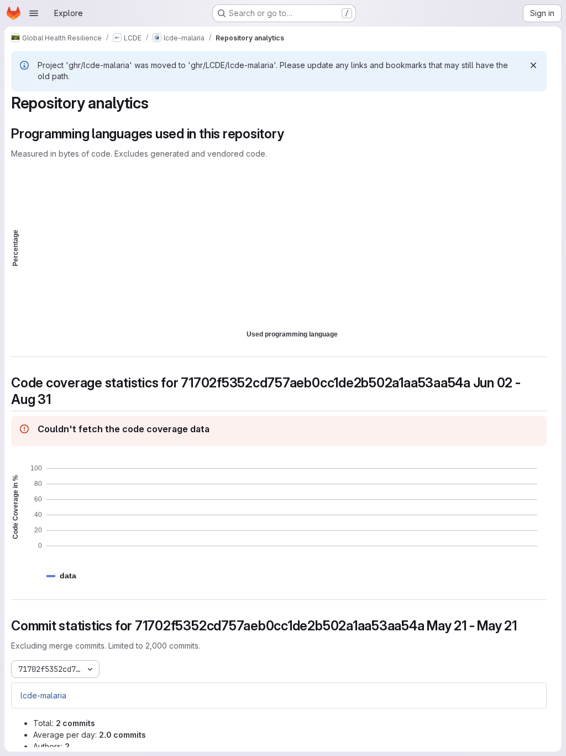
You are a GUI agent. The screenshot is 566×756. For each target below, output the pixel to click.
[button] (68, 576)
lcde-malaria (43, 695)
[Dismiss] (533, 65)
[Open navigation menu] (34, 13)
